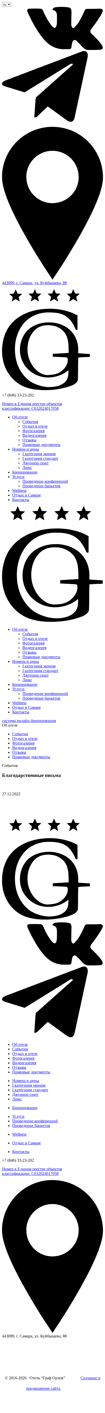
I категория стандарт (40, 458)
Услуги (18, 477)
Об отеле (20, 417)
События (30, 421)
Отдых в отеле (35, 426)
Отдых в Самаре (26, 495)
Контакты (20, 500)
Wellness (19, 490)
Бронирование (24, 472)
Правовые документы (41, 444)
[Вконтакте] (52, 48)
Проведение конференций (45, 481)
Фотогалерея (33, 431)
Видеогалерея (34, 435)
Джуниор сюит (35, 463)
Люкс (27, 467)
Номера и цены (25, 449)
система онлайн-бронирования (29, 720)
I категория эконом (39, 454)
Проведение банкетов (41, 486)
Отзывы (29, 440)
